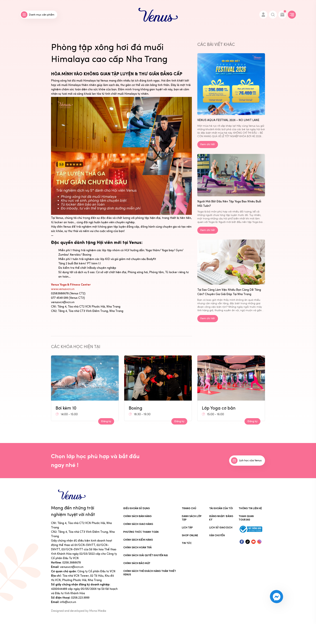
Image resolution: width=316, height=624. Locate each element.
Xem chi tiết (207, 144)
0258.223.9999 (80, 598)
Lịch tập (187, 527)
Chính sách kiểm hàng (138, 540)
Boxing (62, 408)
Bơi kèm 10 (212, 407)
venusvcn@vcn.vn (71, 567)
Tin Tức (187, 543)
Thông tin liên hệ (250, 508)
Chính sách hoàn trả (137, 547)
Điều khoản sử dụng (136, 508)
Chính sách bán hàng (137, 516)
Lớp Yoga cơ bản (145, 408)
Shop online (190, 535)
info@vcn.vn (68, 602)
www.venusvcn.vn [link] (62, 289)
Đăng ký (106, 421)
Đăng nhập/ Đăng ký (221, 517)
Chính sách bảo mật (136, 563)
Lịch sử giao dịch (220, 527)
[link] (71, 284)
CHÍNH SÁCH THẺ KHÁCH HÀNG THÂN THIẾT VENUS (149, 572)
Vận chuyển (217, 535)
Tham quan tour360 (246, 517)
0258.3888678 (71, 562)
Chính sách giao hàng (138, 524)
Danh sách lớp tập (192, 517)
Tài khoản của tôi (221, 508)
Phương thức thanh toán (141, 532)
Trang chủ (189, 508)
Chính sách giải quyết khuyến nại (145, 555)
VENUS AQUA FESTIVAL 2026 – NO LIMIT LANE (228, 120)
